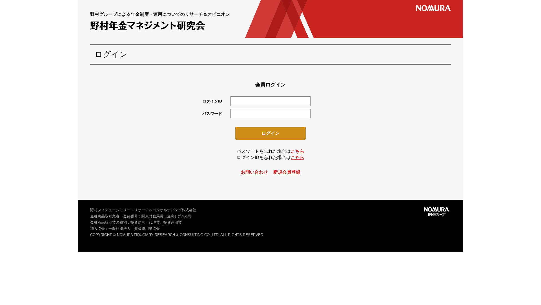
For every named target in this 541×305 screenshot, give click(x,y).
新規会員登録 (286, 172)
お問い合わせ (254, 172)
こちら (297, 151)
